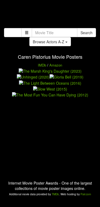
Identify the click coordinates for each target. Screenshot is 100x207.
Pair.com (86, 194)
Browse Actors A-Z (49, 41)
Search (87, 32)
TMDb (55, 194)
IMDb (42, 65)
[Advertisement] (50, 14)
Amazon (55, 65)
